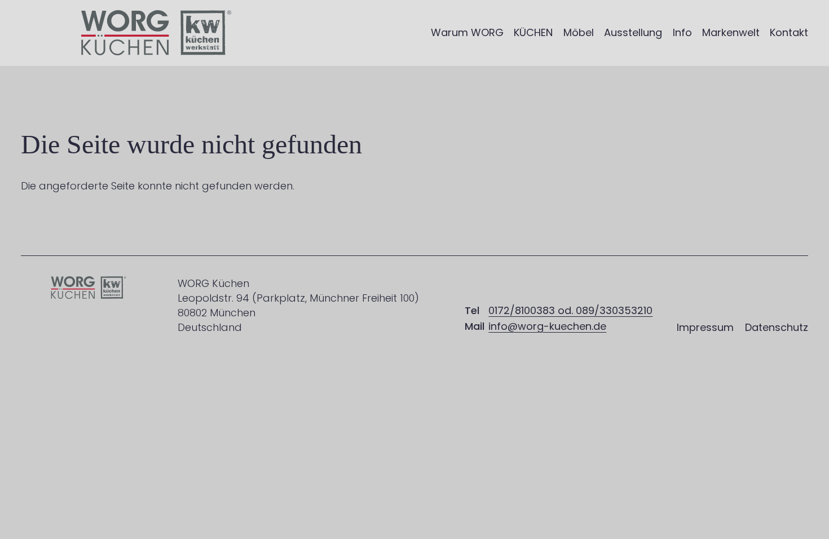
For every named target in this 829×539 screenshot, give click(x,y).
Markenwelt (731, 32)
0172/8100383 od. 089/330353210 (570, 310)
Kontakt (789, 32)
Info (682, 32)
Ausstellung (633, 32)
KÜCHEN (533, 32)
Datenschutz (776, 327)
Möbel (578, 32)
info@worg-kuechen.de (547, 326)
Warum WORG (467, 32)
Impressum (705, 327)
